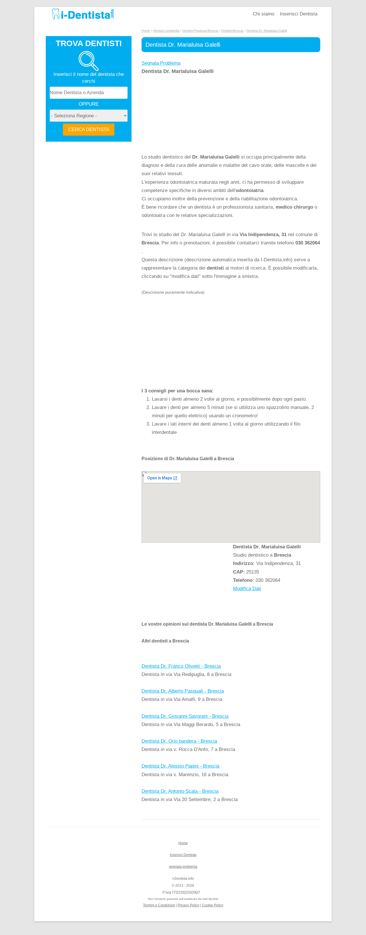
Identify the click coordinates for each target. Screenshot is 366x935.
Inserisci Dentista (298, 14)
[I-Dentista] (82, 19)
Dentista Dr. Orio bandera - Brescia (179, 741)
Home (183, 843)
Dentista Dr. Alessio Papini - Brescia (180, 766)
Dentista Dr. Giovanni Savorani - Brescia (185, 716)
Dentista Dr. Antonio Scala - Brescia (180, 791)
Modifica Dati (247, 588)
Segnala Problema (161, 63)
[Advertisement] (187, 114)
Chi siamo (263, 14)
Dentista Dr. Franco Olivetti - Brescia (181, 666)
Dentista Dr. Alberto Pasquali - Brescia (183, 691)
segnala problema (183, 867)
